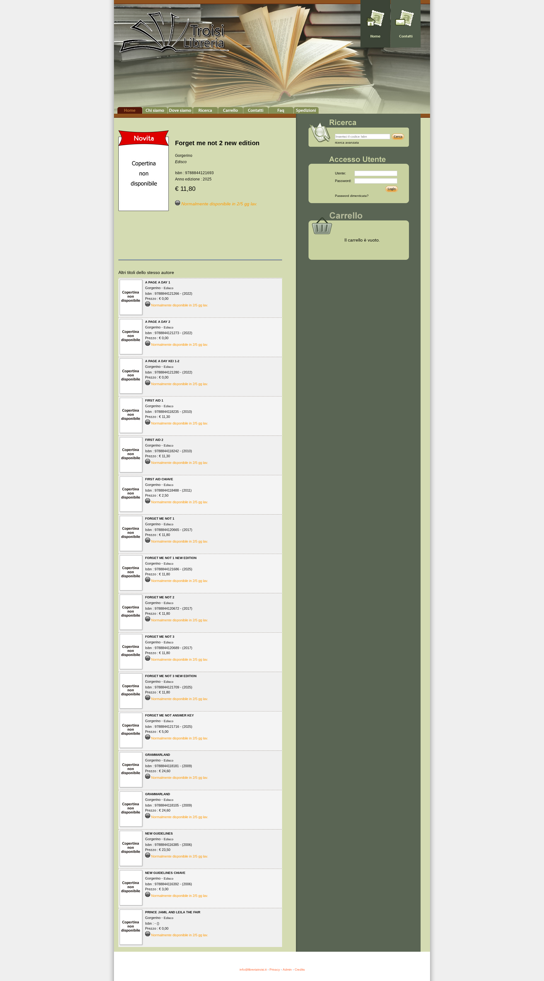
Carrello (230, 110)
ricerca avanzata (347, 142)
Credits (300, 969)
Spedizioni (306, 110)
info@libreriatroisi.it (253, 969)
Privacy (274, 969)
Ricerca (205, 110)
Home (129, 110)
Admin (287, 969)
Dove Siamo (180, 110)
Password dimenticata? (352, 195)
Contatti (255, 110)
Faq (281, 110)
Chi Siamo (155, 110)
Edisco (181, 162)
